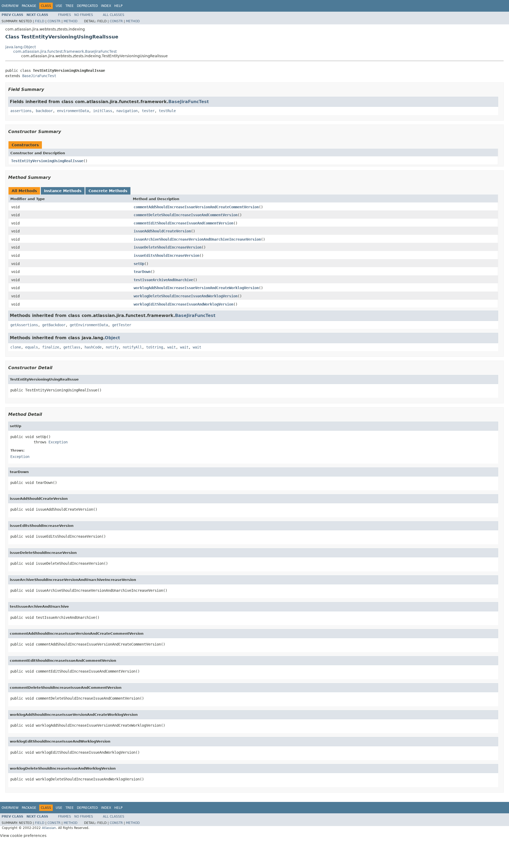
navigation (127, 111)
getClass (71, 347)
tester (148, 111)
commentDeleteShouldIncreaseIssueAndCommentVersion (186, 215)
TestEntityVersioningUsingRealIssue (47, 161)
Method (70, 21)
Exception (58, 442)
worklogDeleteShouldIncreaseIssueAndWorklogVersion (186, 296)
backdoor (44, 111)
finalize (50, 347)
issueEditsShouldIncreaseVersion (166, 255)
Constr (53, 21)
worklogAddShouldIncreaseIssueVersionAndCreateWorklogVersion (196, 288)
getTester (121, 325)
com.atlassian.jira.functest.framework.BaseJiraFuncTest (65, 51)
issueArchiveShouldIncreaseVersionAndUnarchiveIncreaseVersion (197, 239)
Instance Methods (62, 191)
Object (112, 337)
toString (154, 347)
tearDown (142, 272)
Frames (64, 15)
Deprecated (87, 6)
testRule (167, 111)
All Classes (113, 15)
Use (59, 6)
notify (112, 347)
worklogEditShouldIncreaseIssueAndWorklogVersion (183, 304)
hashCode (93, 347)
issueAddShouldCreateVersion (162, 231)
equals (31, 347)
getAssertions (24, 325)
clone (15, 347)
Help (118, 6)
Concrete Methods (108, 191)
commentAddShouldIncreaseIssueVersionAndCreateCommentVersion (196, 207)
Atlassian (49, 828)
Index (106, 6)
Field (39, 21)
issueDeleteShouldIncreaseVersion (167, 247)
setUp (139, 264)
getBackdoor (53, 325)
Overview (10, 6)
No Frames (83, 15)
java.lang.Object (20, 47)
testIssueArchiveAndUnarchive (163, 280)
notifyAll (132, 347)
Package (29, 6)
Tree (69, 6)
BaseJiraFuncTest (39, 76)
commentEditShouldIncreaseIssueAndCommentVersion (183, 223)
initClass (102, 111)
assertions (21, 111)
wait (171, 347)
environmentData (73, 111)
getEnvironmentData (89, 325)
